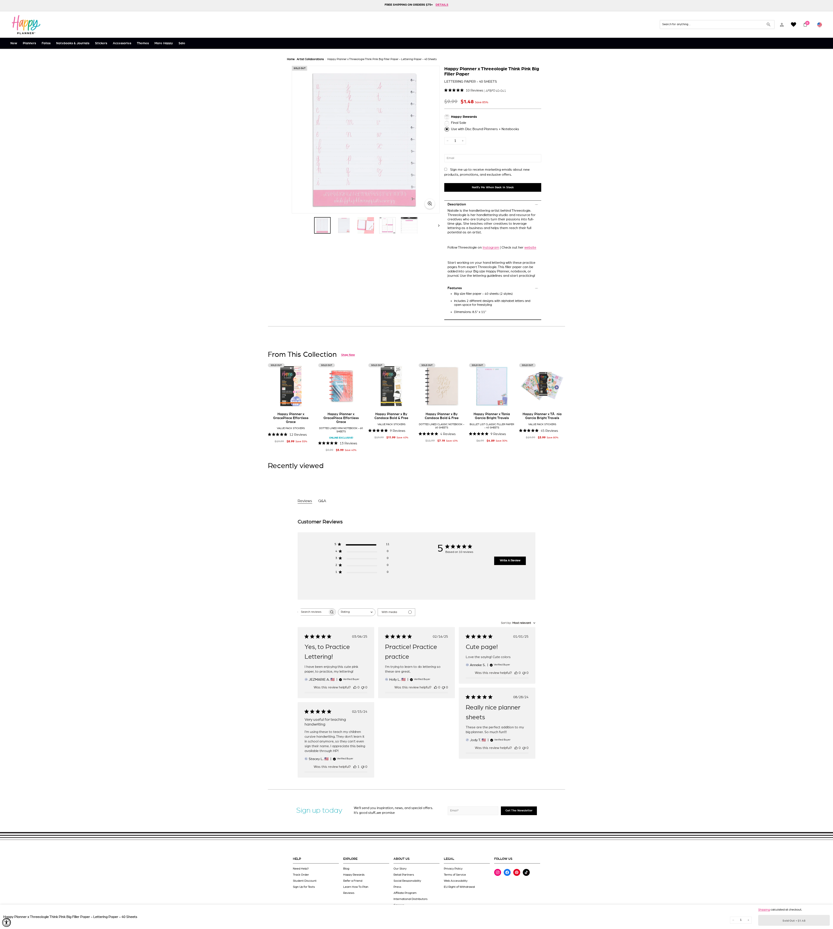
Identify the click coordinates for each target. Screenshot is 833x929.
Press (397, 886)
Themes (143, 43)
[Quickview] (307, 402)
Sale (182, 43)
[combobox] (357, 612)
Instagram (491, 247)
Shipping (764, 909)
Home (291, 59)
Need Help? (301, 868)
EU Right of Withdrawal (459, 886)
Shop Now (348, 354)
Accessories (122, 43)
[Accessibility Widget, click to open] (6, 922)
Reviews (348, 893)
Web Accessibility (455, 880)
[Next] (436, 225)
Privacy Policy (453, 868)
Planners (29, 43)
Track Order (301, 874)
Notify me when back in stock (493, 187)
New (13, 43)
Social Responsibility (407, 880)
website (530, 247)
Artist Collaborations (310, 59)
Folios (46, 43)
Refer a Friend (352, 880)
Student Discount (304, 880)
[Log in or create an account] (781, 24)
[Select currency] (819, 24)
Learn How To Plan (355, 886)
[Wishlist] (793, 24)
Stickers (101, 43)
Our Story (400, 868)
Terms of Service (455, 874)
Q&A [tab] (322, 501)
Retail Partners (404, 874)
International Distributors (411, 899)
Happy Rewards (354, 874)
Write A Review (510, 560)
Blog (346, 868)
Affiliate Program (405, 893)
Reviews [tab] (305, 501)
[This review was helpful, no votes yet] (354, 687)
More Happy (163, 43)
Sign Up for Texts (304, 886)
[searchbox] (313, 612)
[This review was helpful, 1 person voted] (354, 767)
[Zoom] (365, 139)
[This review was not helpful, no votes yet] (362, 687)
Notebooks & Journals (72, 43)
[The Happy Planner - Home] (26, 24)
